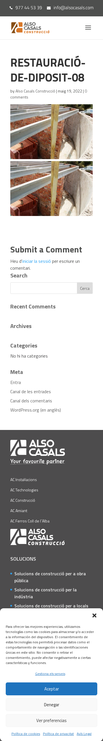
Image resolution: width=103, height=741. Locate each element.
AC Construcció (22, 500)
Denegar (51, 704)
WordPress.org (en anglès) (35, 409)
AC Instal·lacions (23, 479)
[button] (94, 615)
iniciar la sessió (36, 261)
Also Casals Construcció (35, 91)
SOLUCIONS (23, 559)
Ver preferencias (51, 720)
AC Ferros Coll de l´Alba (29, 521)
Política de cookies (25, 733)
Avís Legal (84, 733)
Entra (15, 382)
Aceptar (51, 689)
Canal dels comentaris (31, 400)
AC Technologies (24, 490)
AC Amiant (18, 510)
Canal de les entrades (30, 391)
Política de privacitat (58, 733)
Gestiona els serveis (50, 673)
